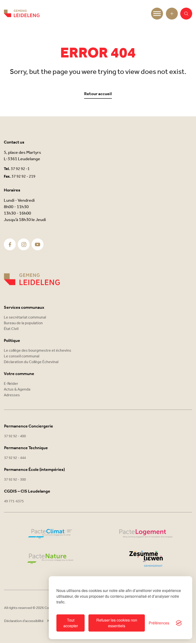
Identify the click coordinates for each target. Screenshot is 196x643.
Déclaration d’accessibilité (24, 621)
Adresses (12, 395)
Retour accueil (98, 94)
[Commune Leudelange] (32, 279)
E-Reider (11, 383)
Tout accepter (70, 622)
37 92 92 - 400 (15, 436)
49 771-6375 (14, 501)
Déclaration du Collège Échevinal (31, 362)
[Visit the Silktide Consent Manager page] (179, 623)
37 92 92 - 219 (23, 176)
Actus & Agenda (17, 389)
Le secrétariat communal (25, 317)
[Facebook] (10, 244)
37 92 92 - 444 (15, 458)
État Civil (11, 329)
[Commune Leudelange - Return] (22, 14)
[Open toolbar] (172, 14)
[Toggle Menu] (157, 13)
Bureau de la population (23, 323)
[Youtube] (37, 244)
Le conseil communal (21, 356)
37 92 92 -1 (20, 169)
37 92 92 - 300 (15, 479)
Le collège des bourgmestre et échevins (37, 350)
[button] (186, 14)
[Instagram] (23, 244)
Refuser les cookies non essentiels (116, 622)
